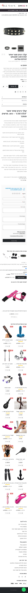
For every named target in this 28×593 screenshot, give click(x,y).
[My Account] (6, 6)
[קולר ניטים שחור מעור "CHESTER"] (21, 48)
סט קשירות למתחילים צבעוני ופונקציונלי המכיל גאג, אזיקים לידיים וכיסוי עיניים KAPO (14, 310)
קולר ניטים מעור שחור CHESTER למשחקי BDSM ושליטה (13, 264)
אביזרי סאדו (21, 13)
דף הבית (26, 13)
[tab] (14, 97)
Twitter (23, 92)
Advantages (22, 216)
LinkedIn (20, 92)
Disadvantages (21, 224)
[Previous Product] (4, 54)
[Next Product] (2, 54)
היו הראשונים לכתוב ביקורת (14, 61)
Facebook (25, 92)
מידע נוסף (24, 100)
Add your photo (21, 231)
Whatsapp (18, 92)
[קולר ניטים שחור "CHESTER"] (14, 48)
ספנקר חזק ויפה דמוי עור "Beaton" (18, 273)
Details (24, 97)
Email (15, 92)
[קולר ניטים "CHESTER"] (7, 48)
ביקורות (25, 104)
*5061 (11, 6)
